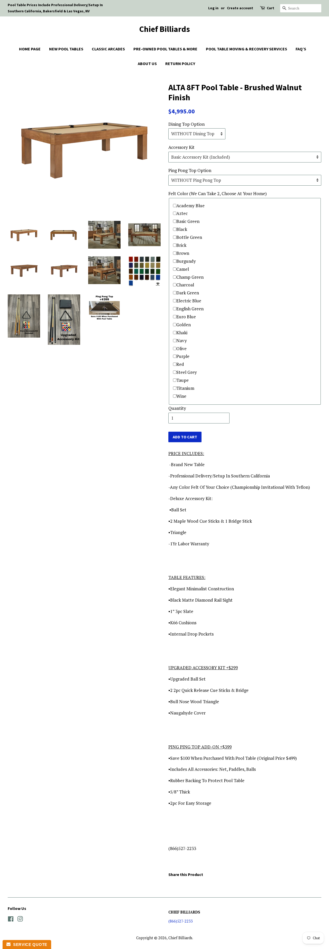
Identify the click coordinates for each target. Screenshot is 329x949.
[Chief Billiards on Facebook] (11, 919)
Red (180, 364)
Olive (181, 348)
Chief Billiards (164, 29)
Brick (181, 245)
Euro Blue (186, 317)
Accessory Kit (181, 147)
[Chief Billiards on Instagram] (20, 919)
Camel (182, 269)
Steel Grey (186, 372)
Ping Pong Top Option (189, 170)
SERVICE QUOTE (29, 944)
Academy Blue (190, 206)
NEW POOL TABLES (66, 48)
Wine (181, 396)
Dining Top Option (186, 124)
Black (181, 229)
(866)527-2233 (180, 921)
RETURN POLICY (180, 63)
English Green (190, 309)
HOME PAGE (30, 48)
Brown (182, 253)
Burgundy (186, 261)
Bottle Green (189, 237)
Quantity (177, 408)
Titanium (185, 388)
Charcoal (185, 285)
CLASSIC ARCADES (108, 48)
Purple (182, 356)
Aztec (182, 213)
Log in (213, 8)
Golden (183, 325)
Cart (270, 8)
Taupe (182, 380)
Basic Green (187, 221)
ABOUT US (147, 63)
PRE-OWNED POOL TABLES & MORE (165, 48)
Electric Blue (188, 301)
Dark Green (187, 293)
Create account (240, 8)
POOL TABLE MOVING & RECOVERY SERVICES (246, 48)
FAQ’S (301, 48)
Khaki (181, 333)
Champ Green (190, 277)
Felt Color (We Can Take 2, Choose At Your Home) (217, 193)
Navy (181, 341)
